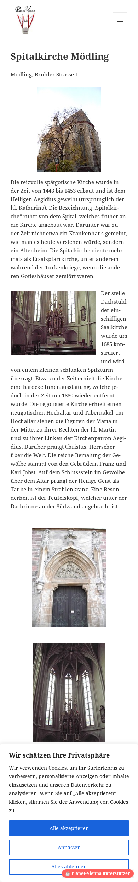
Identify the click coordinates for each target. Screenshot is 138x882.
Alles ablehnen (69, 866)
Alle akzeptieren (69, 828)
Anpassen (69, 847)
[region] (69, 812)
